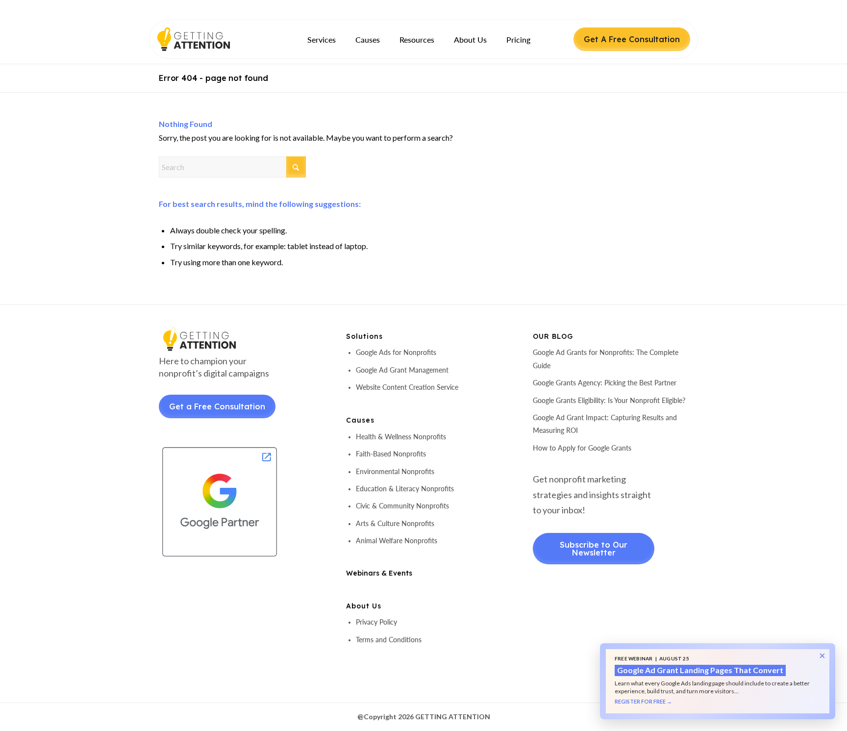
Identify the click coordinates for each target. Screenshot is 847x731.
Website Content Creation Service (407, 387)
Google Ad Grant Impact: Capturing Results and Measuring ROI (605, 423)
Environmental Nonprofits (395, 471)
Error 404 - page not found (213, 78)
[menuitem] (321, 39)
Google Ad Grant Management (402, 370)
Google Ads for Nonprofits (396, 352)
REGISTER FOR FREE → (643, 702)
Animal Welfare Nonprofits (396, 540)
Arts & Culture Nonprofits (395, 523)
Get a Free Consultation (217, 406)
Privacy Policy (376, 622)
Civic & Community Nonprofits (402, 506)
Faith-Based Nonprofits (391, 454)
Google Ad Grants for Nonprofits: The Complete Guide (605, 358)
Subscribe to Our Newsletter (593, 548)
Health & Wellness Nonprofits (401, 436)
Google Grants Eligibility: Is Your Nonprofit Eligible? (609, 400)
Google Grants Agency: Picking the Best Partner (604, 382)
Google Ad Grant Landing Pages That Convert (700, 670)
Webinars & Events (379, 573)
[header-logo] (210, 39)
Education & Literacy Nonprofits (405, 488)
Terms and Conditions (389, 639)
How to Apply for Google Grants (582, 448)
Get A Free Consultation (632, 39)
